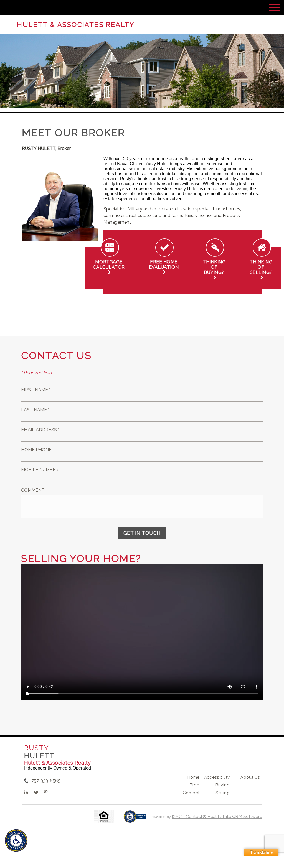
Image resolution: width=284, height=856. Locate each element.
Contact (191, 792)
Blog (195, 785)
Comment (33, 490)
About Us (250, 777)
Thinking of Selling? (261, 269)
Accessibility (217, 777)
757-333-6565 (45, 780)
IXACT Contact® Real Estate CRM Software (217, 816)
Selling (222, 792)
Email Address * (40, 429)
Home (193, 777)
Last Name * (35, 409)
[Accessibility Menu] (16, 840)
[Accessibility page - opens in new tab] (135, 819)
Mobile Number (40, 469)
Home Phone (36, 449)
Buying (222, 785)
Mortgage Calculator (109, 267)
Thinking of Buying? (214, 269)
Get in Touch (142, 533)
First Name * (35, 390)
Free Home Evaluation (164, 267)
